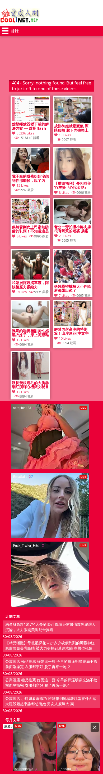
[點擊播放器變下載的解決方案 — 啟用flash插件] (30, 119)
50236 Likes (25, 133)
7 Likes (64, 295)
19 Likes (23, 340)
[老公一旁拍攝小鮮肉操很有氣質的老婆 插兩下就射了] (72, 222)
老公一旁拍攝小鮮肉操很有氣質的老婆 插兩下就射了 (72, 229)
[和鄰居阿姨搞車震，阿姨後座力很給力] (30, 278)
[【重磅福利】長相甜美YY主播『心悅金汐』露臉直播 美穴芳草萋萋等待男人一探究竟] (72, 178)
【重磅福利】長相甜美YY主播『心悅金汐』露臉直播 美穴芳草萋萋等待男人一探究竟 (72, 185)
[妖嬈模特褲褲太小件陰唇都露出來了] (72, 281)
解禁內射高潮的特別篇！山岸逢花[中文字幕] (71, 331)
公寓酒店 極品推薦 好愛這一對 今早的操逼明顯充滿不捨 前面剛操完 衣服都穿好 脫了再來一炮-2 (51, 664)
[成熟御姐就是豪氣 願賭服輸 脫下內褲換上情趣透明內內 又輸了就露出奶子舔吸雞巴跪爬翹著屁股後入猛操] (72, 121)
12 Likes (23, 392)
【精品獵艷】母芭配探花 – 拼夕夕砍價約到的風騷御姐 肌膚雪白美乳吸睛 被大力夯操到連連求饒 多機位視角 (50, 645)
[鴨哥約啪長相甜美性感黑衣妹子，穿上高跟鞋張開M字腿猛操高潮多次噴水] (30, 326)
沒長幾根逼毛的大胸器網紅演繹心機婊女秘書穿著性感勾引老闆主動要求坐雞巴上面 (30, 385)
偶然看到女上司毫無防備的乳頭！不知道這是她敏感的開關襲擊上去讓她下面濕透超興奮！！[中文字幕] (30, 229)
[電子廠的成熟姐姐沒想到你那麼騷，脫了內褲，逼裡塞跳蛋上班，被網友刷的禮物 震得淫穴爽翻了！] (30, 171)
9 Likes (22, 292)
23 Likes (65, 236)
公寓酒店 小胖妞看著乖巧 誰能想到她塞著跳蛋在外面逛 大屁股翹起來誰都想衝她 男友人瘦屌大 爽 (50, 701)
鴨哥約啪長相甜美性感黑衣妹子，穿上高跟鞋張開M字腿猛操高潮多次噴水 (30, 333)
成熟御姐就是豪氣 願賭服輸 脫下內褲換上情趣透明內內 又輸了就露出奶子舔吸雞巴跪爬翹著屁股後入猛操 (72, 128)
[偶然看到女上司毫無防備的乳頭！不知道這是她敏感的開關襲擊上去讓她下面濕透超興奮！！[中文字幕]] (30, 222)
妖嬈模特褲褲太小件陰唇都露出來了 (72, 288)
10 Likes (65, 338)
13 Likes (65, 135)
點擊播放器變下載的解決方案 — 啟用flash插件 (30, 126)
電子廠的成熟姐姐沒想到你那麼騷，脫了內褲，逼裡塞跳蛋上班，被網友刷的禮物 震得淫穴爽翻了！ (30, 178)
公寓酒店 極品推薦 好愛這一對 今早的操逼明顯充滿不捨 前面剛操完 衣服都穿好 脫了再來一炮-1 (51, 682)
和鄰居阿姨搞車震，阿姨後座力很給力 (30, 285)
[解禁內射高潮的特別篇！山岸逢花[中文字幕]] (72, 324)
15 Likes (23, 185)
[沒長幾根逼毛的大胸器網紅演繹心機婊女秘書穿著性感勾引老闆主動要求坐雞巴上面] (30, 378)
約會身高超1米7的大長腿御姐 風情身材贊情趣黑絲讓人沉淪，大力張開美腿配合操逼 (50, 627)
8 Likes (64, 192)
